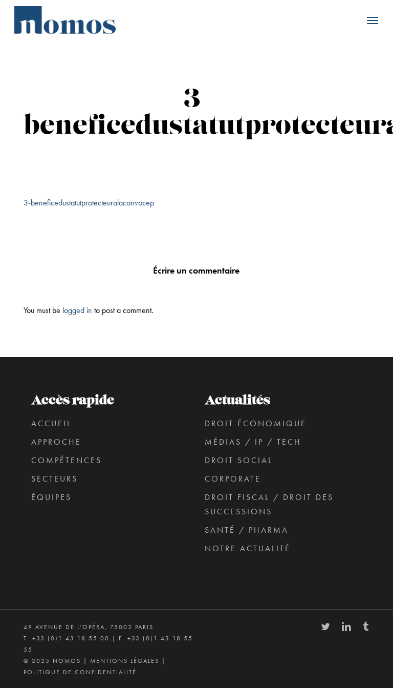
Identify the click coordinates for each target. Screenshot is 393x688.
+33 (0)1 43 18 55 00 (71, 638)
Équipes (51, 497)
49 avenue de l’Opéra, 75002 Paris (89, 627)
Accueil (51, 423)
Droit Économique (256, 423)
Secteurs (54, 478)
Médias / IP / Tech (253, 441)
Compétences (66, 460)
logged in (77, 310)
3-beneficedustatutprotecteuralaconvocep (89, 202)
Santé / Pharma (247, 530)
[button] (372, 20)
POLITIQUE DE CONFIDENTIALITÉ (80, 672)
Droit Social (239, 460)
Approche (56, 441)
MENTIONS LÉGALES (124, 661)
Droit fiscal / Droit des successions (269, 504)
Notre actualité (248, 548)
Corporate (233, 478)
